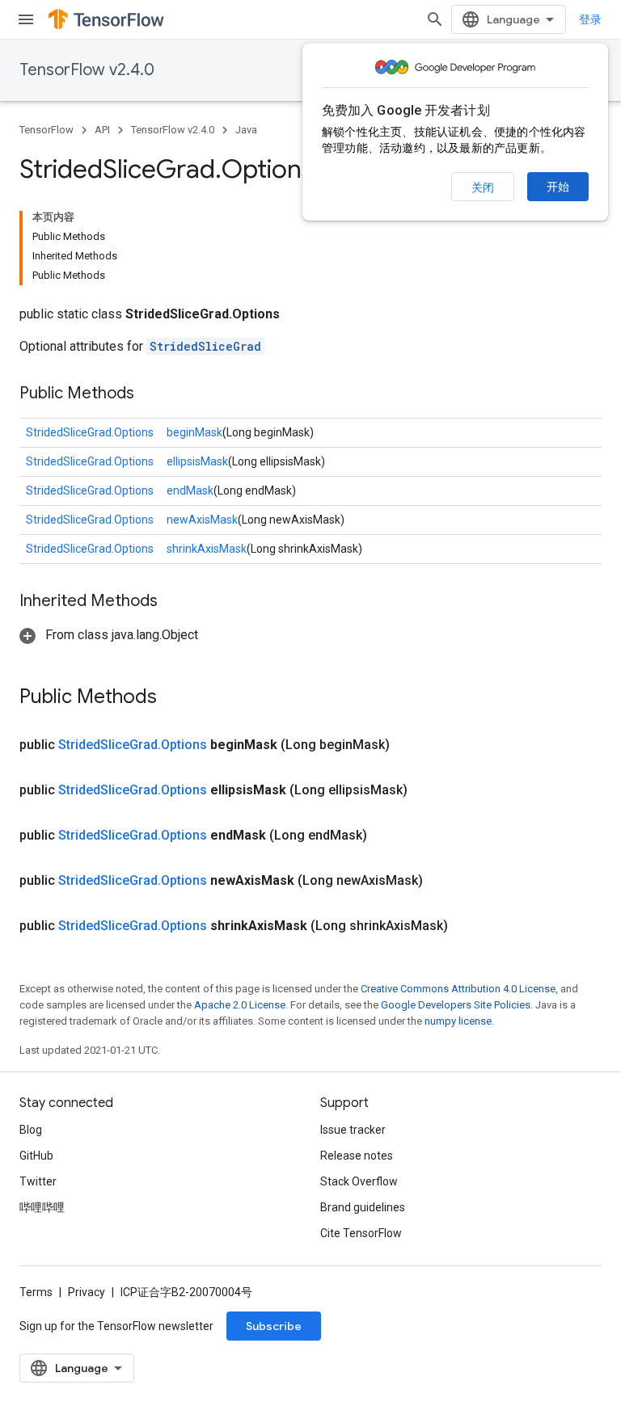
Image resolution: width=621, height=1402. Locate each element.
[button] (108, 634)
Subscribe (274, 1326)
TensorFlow (46, 130)
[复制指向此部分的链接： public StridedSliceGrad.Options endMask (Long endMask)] (386, 835)
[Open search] (435, 19)
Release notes (356, 1155)
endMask (190, 490)
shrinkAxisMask (207, 548)
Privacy (86, 1292)
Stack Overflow (359, 1181)
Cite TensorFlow (361, 1233)
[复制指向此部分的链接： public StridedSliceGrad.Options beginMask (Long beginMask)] (409, 745)
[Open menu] (26, 19)
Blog (30, 1129)
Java (246, 130)
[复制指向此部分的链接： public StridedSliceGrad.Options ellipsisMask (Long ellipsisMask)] (427, 790)
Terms (36, 1292)
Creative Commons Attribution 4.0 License (458, 989)
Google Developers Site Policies (455, 1005)
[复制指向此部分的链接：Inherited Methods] (174, 602)
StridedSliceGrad (205, 346)
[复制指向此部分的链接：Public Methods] (150, 394)
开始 (558, 186)
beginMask (194, 432)
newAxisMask (202, 519)
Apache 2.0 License (239, 1005)
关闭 (482, 187)
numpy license (458, 1021)
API (102, 130)
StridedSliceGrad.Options (90, 432)
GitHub (36, 1155)
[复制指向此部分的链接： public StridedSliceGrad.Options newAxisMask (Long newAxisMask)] (442, 880)
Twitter (38, 1181)
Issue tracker (353, 1129)
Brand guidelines (362, 1207)
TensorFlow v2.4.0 (86, 70)
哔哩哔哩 (42, 1207)
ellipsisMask (197, 461)
